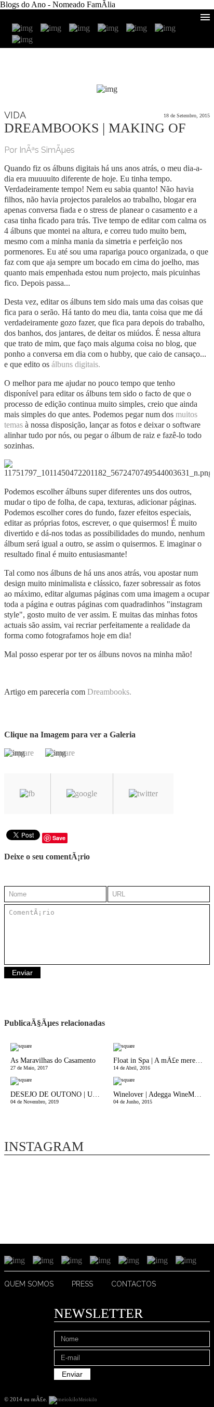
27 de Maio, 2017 (53, 1064)
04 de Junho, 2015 (161, 1097)
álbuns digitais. (75, 364)
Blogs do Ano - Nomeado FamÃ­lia (57, 4)
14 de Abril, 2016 (158, 1064)
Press (82, 1284)
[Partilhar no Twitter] (143, 793)
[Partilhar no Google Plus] (81, 793)
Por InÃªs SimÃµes (39, 150)
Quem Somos (29, 1284)
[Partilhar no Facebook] (27, 793)
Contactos (133, 1284)
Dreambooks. (109, 691)
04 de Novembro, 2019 (58, 1097)
